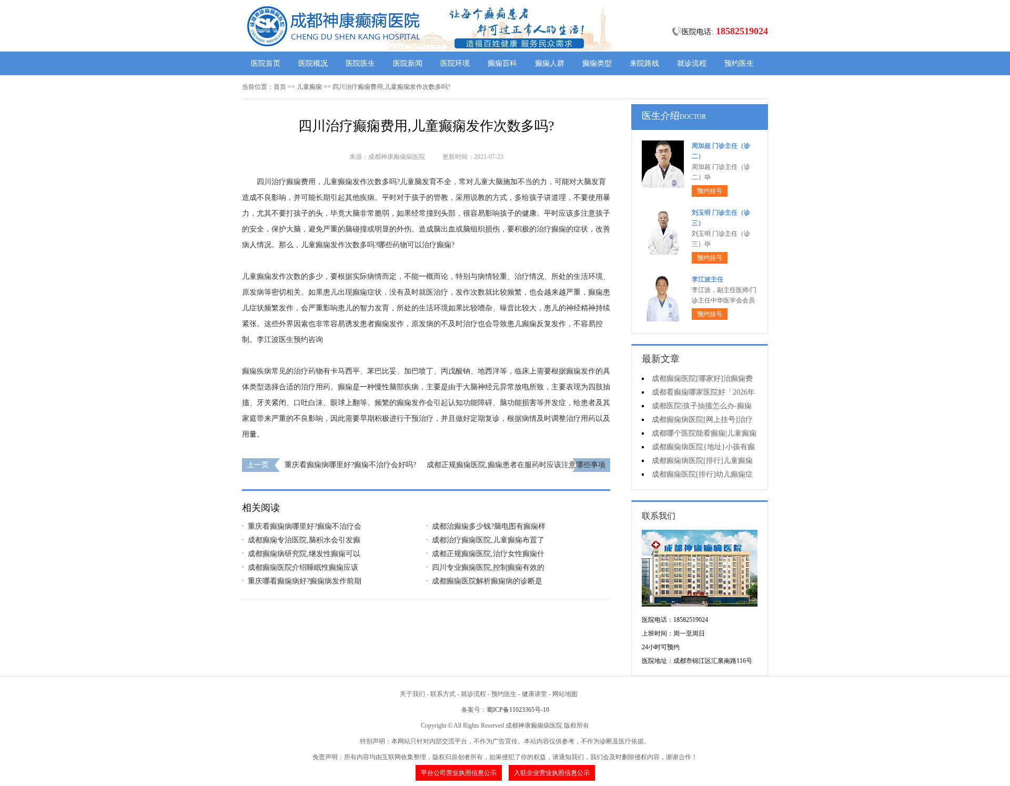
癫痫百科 (502, 63)
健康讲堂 (534, 694)
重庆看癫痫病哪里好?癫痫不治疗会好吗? (350, 465)
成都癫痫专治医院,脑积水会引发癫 (304, 540)
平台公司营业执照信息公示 (459, 773)
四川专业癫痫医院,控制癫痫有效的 (488, 567)
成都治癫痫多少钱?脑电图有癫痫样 (489, 526)
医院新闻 (407, 63)
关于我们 (412, 694)
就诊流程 (691, 63)
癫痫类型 (597, 63)
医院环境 (455, 63)
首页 (280, 86)
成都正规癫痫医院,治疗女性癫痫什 (488, 554)
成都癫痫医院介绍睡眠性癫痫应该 (303, 567)
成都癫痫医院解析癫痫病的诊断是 (487, 581)
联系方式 (443, 694)
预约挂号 (709, 191)
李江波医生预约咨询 (290, 340)
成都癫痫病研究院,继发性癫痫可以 (304, 554)
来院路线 (644, 63)
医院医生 (360, 63)
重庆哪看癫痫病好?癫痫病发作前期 (304, 581)
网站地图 (565, 694)
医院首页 (265, 63)
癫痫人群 (549, 63)
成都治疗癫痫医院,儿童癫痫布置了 (488, 540)
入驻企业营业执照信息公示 (552, 773)
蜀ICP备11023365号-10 (518, 709)
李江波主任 (707, 279)
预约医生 (739, 63)
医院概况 (313, 63)
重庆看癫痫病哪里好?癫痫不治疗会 (304, 526)
